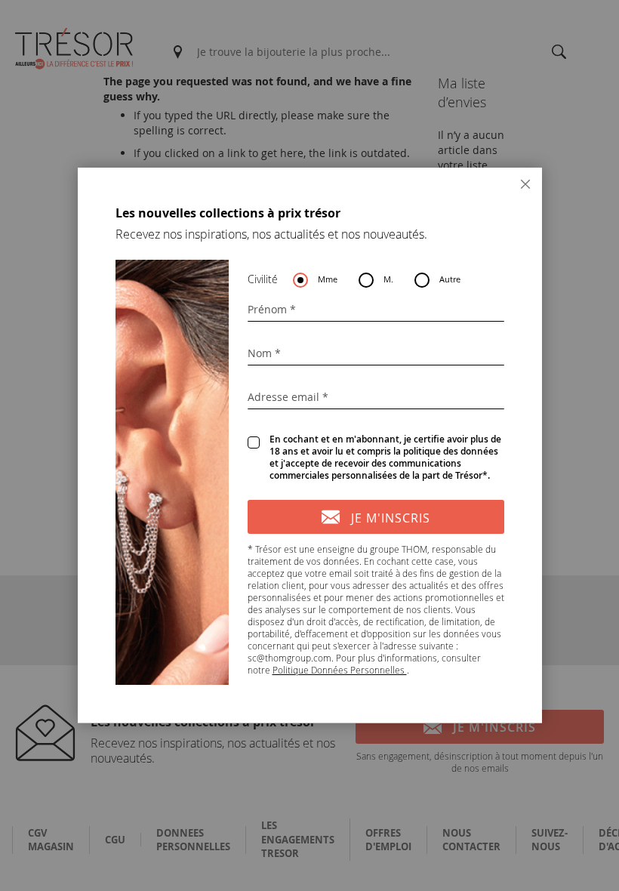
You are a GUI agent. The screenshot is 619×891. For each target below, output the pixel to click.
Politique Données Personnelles (340, 670)
